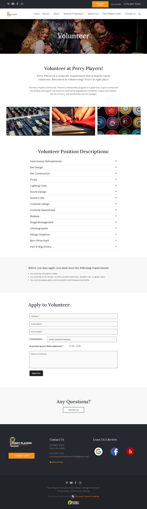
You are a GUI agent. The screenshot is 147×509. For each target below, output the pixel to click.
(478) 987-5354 (57, 453)
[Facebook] (17, 4)
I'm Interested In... (37, 339)
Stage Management (41, 222)
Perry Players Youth (112, 14)
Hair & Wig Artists (40, 246)
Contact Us (130, 14)
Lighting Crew (38, 185)
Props (33, 179)
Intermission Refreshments (46, 161)
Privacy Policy (63, 491)
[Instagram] (22, 4)
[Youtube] (13, 4)
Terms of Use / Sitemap (80, 491)
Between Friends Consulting (87, 496)
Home (37, 14)
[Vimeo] (8, 4)
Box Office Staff (39, 240)
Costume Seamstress (42, 210)
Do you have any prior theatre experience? (46, 346)
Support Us (93, 14)
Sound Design (38, 192)
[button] (73, 161)
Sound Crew (37, 198)
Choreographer (39, 228)
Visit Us (45, 14)
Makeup (34, 216)
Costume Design (39, 204)
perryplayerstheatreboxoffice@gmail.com (69, 456)
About (56, 14)
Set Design (36, 167)
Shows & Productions (73, 14)
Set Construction (40, 173)
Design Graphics (40, 234)
